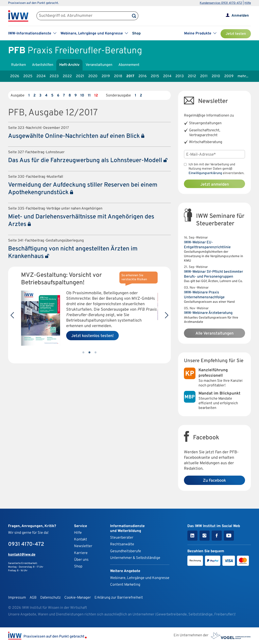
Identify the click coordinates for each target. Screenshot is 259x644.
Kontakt (80, 539)
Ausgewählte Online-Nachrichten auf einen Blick (74, 136)
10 (82, 95)
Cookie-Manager (77, 597)
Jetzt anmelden (214, 184)
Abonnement (128, 65)
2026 (14, 76)
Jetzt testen (236, 34)
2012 (192, 76)
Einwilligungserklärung (205, 173)
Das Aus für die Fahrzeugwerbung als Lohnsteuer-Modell (85, 160)
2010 (216, 76)
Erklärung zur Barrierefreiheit (118, 597)
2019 (106, 76)
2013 (179, 76)
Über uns (81, 559)
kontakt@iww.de (21, 554)
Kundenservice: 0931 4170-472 (221, 3)
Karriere (81, 553)
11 (89, 95)
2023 (54, 76)
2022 (67, 76)
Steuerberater (121, 537)
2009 (229, 76)
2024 (41, 76)
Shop (136, 33)
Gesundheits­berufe (125, 551)
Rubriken (18, 65)
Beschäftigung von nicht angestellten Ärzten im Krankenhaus (73, 252)
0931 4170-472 (26, 544)
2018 (118, 76)
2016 (142, 76)
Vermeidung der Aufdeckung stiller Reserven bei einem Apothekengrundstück (82, 188)
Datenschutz (50, 597)
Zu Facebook (214, 480)
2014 (167, 76)
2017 (130, 76)
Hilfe (247, 3)
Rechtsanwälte (122, 544)
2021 (80, 76)
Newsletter (83, 546)
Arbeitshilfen (42, 65)
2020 (93, 76)
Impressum (17, 597)
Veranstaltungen (99, 65)
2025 (27, 76)
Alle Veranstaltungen (214, 333)
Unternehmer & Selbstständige (135, 558)
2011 (204, 76)
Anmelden (240, 15)
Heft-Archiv (69, 65)
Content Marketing (125, 584)
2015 (155, 76)
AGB (33, 597)
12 (96, 95)
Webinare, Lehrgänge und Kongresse (139, 578)
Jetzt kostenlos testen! (92, 336)
